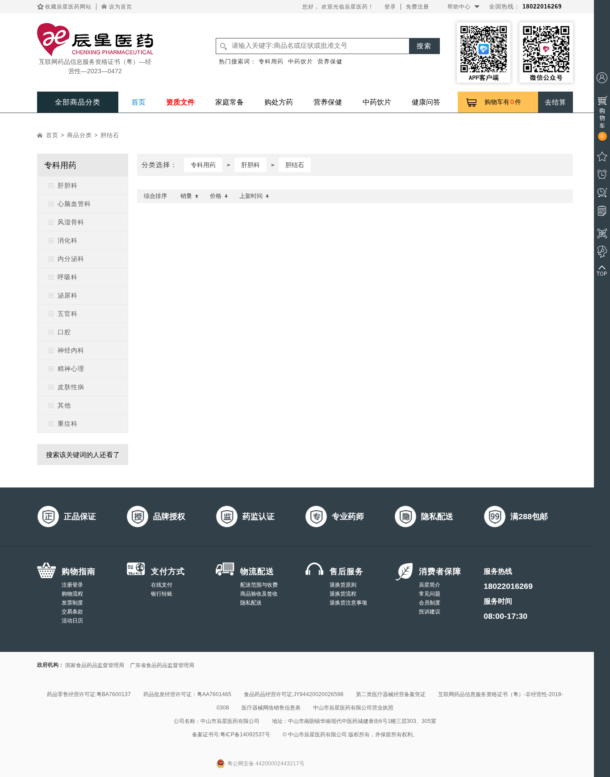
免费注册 (417, 7)
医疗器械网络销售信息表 (271, 708)
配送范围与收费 (259, 585)
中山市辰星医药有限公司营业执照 (353, 708)
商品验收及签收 (259, 594)
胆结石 (109, 135)
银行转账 (161, 594)
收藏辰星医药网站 (68, 7)
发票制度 (72, 603)
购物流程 (72, 594)
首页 (138, 102)
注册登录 (72, 585)
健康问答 (426, 102)
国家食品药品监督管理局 (94, 665)
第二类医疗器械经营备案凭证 (391, 694)
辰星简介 (429, 585)
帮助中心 (459, 7)
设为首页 (120, 7)
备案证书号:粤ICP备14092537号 (231, 734)
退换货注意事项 (348, 603)
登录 (390, 7)
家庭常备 (229, 102)
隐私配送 (251, 603)
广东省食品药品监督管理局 (162, 665)
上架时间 (251, 196)
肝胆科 (250, 164)
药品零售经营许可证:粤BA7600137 (89, 694)
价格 (215, 196)
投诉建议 (429, 612)
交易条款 (72, 612)
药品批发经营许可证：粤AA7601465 (187, 694)
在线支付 (161, 585)
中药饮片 (300, 61)
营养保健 (330, 61)
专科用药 (271, 61)
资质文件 (180, 102)
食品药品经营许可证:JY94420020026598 (293, 694)
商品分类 (79, 135)
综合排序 (155, 196)
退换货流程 (343, 594)
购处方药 (278, 102)
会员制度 (429, 603)
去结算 (555, 102)
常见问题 (429, 594)
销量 (186, 196)
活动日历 (72, 620)
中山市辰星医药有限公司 (230, 721)
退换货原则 (343, 585)
